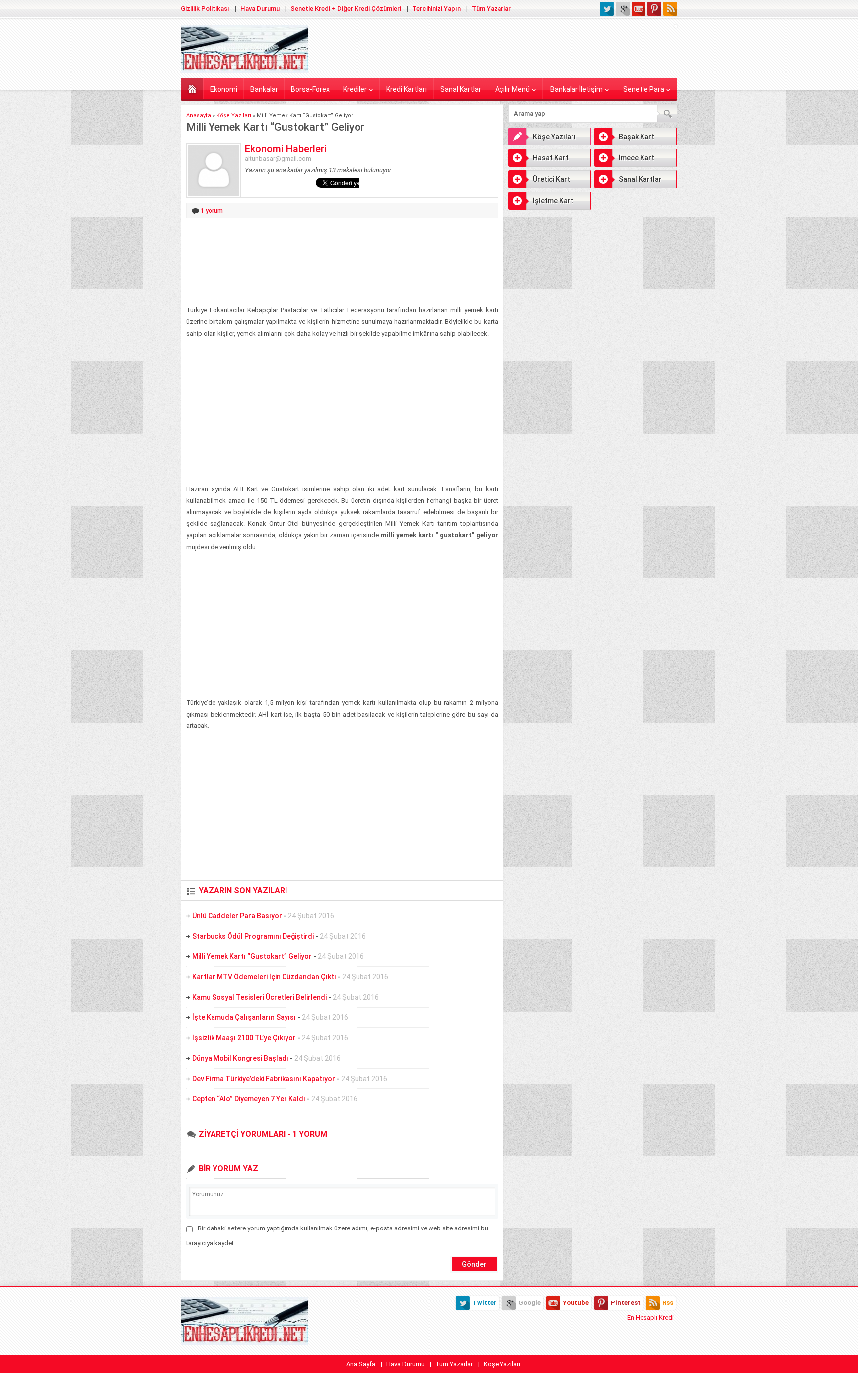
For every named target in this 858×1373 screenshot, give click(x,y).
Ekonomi (223, 89)
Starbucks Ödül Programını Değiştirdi (253, 936)
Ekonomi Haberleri (286, 149)
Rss (667, 1302)
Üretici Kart (551, 179)
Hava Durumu (260, 8)
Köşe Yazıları (233, 115)
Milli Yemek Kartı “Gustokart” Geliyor (252, 956)
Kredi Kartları (406, 89)
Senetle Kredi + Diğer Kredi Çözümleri (345, 8)
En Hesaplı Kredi (650, 1317)
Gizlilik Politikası (205, 8)
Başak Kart (636, 137)
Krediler (355, 89)
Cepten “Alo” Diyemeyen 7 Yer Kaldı (248, 1099)
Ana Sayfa (360, 1364)
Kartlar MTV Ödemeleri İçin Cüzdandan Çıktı (264, 977)
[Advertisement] (342, 262)
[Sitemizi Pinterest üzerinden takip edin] (654, 9)
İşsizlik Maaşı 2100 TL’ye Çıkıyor (244, 1038)
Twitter (484, 1302)
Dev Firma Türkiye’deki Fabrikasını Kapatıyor (263, 1079)
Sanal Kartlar (460, 89)
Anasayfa (192, 88)
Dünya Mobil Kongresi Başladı (240, 1058)
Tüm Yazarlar (491, 8)
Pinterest (626, 1302)
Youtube (576, 1302)
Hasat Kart (551, 158)
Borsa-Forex (310, 89)
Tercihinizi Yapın (436, 8)
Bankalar (264, 89)
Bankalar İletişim (576, 89)
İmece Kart (636, 158)
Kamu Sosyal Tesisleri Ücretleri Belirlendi (259, 997)
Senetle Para (643, 89)
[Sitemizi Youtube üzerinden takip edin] (638, 9)
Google (529, 1302)
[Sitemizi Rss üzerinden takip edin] (670, 9)
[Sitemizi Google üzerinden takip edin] (623, 9)
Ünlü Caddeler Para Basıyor (237, 916)
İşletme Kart (553, 201)
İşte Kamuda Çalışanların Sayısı (244, 1017)
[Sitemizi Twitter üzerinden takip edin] (607, 9)
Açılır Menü (512, 89)
